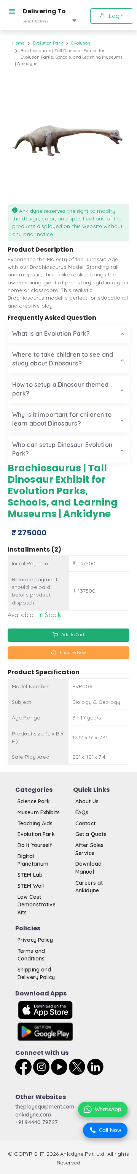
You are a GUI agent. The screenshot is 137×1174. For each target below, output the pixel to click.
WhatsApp (108, 1109)
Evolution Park (48, 43)
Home (18, 43)
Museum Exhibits (39, 812)
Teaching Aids (35, 823)
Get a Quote (91, 834)
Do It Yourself (35, 845)
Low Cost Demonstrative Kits (37, 904)
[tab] (68, 334)
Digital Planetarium (33, 860)
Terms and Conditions (31, 954)
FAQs (81, 812)
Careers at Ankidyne (89, 886)
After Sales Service (89, 849)
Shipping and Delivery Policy (36, 973)
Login (115, 15)
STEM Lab (30, 874)
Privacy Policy (35, 939)
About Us (87, 801)
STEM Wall (31, 885)
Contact (85, 823)
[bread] (13, 11)
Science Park (34, 801)
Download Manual (88, 867)
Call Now (110, 1130)
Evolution (80, 43)
